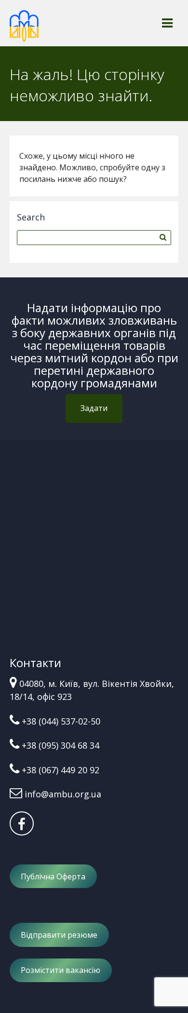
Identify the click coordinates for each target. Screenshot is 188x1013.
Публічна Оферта (53, 876)
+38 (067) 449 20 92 (60, 770)
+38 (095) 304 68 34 (60, 745)
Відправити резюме (59, 935)
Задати (94, 408)
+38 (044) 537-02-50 (61, 721)
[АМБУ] (24, 30)
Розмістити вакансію (60, 970)
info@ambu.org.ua (63, 794)
